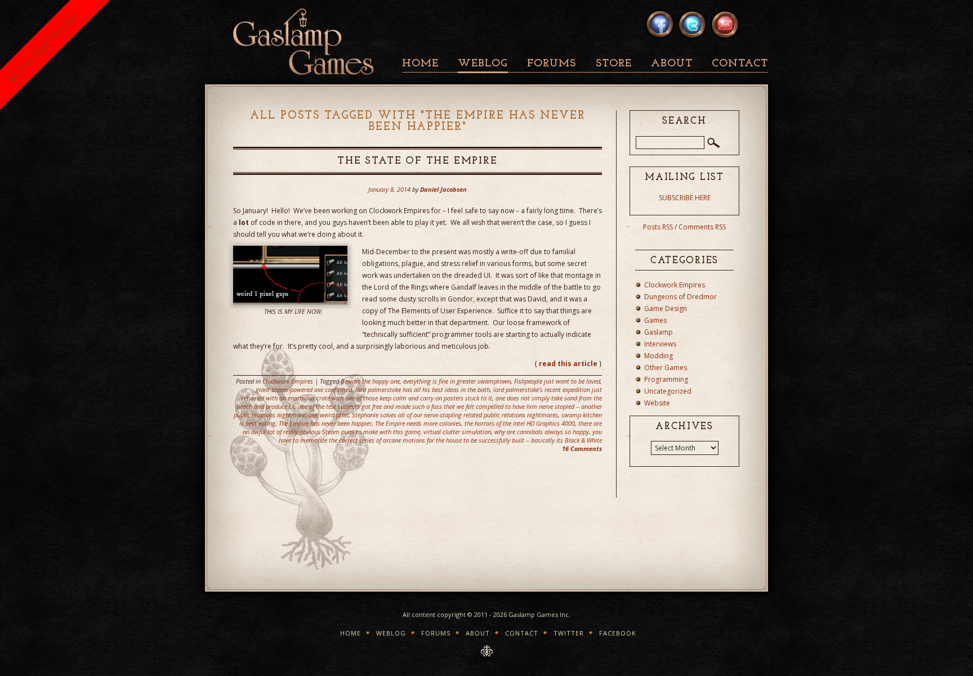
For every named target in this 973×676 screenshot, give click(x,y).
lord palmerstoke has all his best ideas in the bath (422, 389)
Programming (666, 379)
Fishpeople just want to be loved (557, 381)
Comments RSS (702, 227)
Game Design (665, 308)
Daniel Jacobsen (443, 189)
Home (420, 63)
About (672, 63)
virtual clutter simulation (457, 431)
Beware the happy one (370, 381)
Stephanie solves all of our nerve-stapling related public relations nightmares (455, 415)
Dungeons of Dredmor (680, 296)
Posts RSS (658, 227)
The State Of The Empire (417, 161)
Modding (658, 355)
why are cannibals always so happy (541, 431)
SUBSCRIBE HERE (685, 197)
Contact (740, 63)
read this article (568, 363)
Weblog (483, 63)
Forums (551, 63)
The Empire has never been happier (325, 423)
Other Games (665, 367)
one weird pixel (329, 415)
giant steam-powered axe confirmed (304, 389)
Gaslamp (658, 332)
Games (655, 320)
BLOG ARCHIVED (42, 47)
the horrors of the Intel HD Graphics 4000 (520, 423)
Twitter (569, 633)
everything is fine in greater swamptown (457, 381)
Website (657, 403)
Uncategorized (667, 391)
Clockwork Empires (287, 381)
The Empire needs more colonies (418, 423)
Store (614, 63)
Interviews (660, 344)
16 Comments (582, 448)
